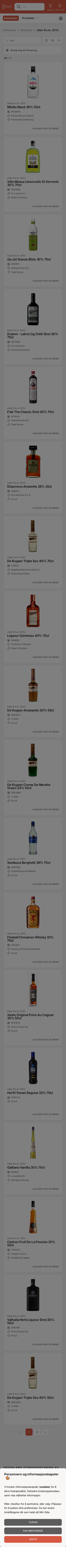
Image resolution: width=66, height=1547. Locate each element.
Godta (33, 1539)
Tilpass (33, 1522)
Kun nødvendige (33, 1530)
